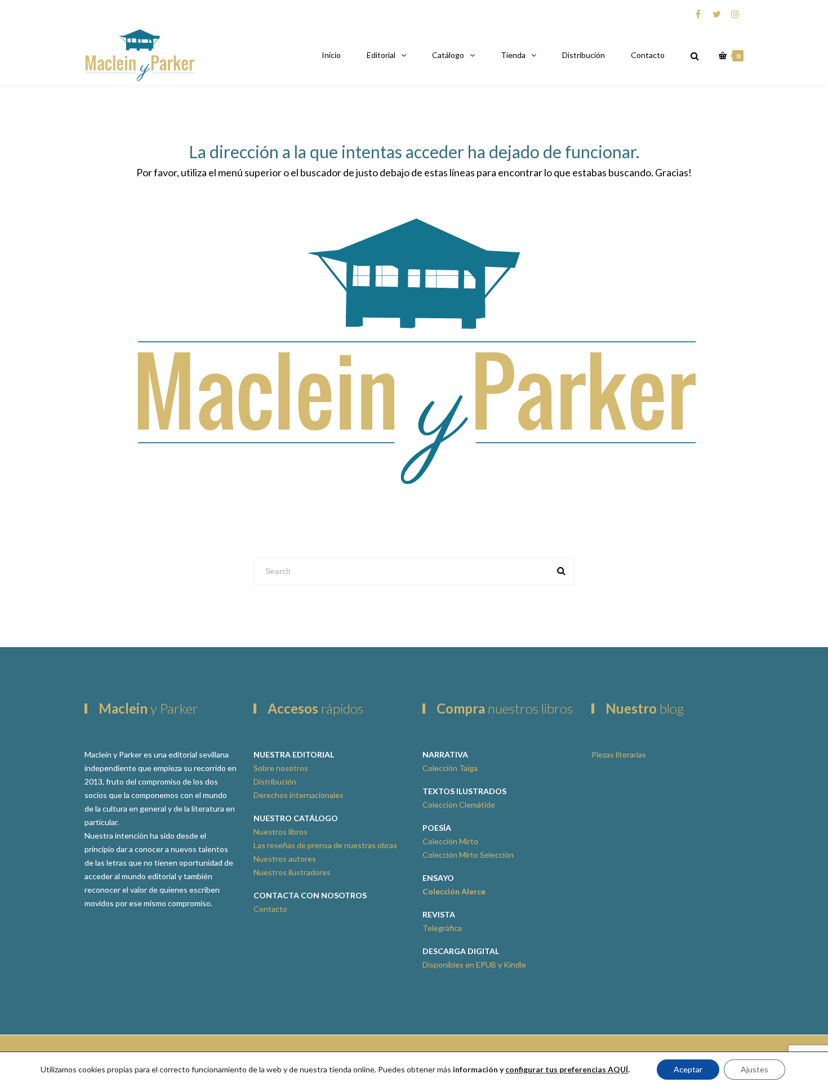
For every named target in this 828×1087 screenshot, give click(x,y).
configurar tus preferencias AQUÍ (566, 1069)
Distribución (583, 55)
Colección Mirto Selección (468, 854)
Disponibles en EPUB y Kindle (474, 964)
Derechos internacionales (298, 795)
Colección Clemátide (458, 804)
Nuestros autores (284, 858)
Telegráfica (442, 928)
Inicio (331, 55)
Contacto (648, 55)
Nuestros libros (280, 831)
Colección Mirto (450, 841)
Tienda (513, 55)
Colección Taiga (450, 768)
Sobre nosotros (280, 768)
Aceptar (688, 1069)
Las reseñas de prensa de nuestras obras (325, 845)
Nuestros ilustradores (292, 872)
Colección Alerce (454, 891)
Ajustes (754, 1069)
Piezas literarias (618, 754)
